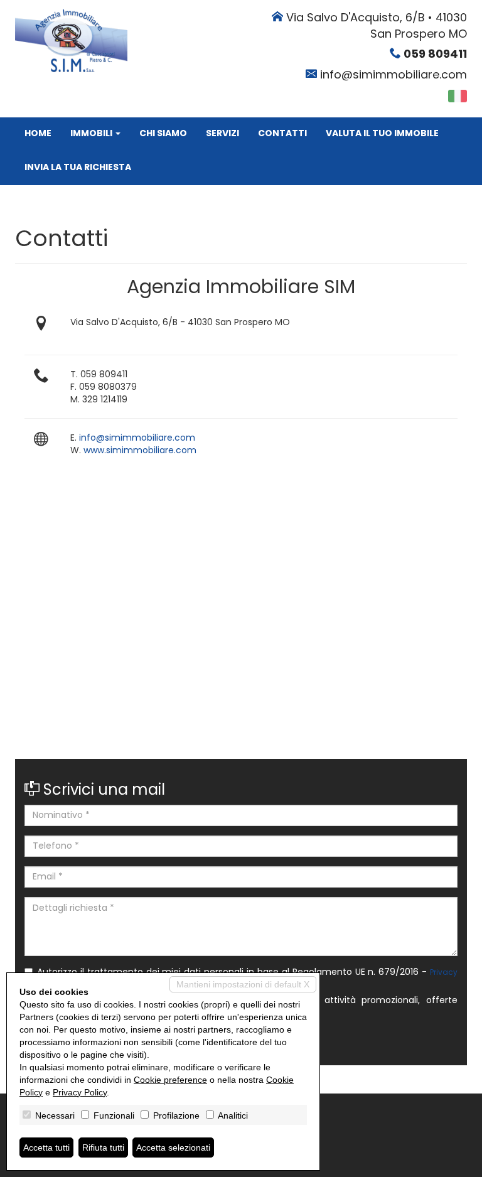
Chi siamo (163, 133)
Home (37, 133)
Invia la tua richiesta (77, 167)
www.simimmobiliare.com (139, 450)
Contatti (282, 133)
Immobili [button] (92, 133)
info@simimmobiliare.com (393, 74)
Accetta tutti (46, 1147)
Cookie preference (170, 1080)
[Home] (71, 40)
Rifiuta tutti (103, 1147)
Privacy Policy (80, 1092)
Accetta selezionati (173, 1147)
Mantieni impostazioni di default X (242, 984)
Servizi (222, 133)
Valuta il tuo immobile (382, 133)
